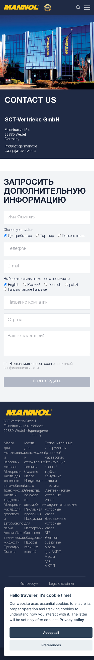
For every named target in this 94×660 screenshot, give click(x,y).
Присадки (12, 547)
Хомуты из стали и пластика (53, 481)
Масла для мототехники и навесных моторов (12, 455)
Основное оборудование (32, 536)
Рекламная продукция (32, 512)
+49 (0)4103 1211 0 (20, 151)
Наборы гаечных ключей (31, 547)
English (13, 285)
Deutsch (54, 285)
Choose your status (18, 230)
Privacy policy (72, 620)
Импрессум (29, 584)
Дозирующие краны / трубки (53, 467)
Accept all (51, 633)
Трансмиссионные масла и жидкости (12, 495)
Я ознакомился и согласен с (38, 366)
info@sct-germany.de (21, 146)
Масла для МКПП (50, 561)
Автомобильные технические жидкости (12, 538)
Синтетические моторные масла (53, 495)
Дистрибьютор (19, 236)
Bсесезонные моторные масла (53, 523)
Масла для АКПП (53, 550)
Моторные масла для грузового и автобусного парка (12, 516)
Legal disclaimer (61, 584)
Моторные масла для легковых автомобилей (12, 479)
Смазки (10, 552)
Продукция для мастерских (32, 523)
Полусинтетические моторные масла (53, 509)
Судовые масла (31, 474)
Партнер (46, 236)
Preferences (51, 645)
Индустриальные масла (32, 484)
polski (73, 285)
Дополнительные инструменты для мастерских (53, 451)
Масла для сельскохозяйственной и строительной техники (32, 455)
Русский (33, 285)
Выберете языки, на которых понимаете (37, 279)
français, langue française (27, 290)
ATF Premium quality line (53, 538)
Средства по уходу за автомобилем (32, 498)
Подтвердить (47, 381)
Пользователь (72, 236)
